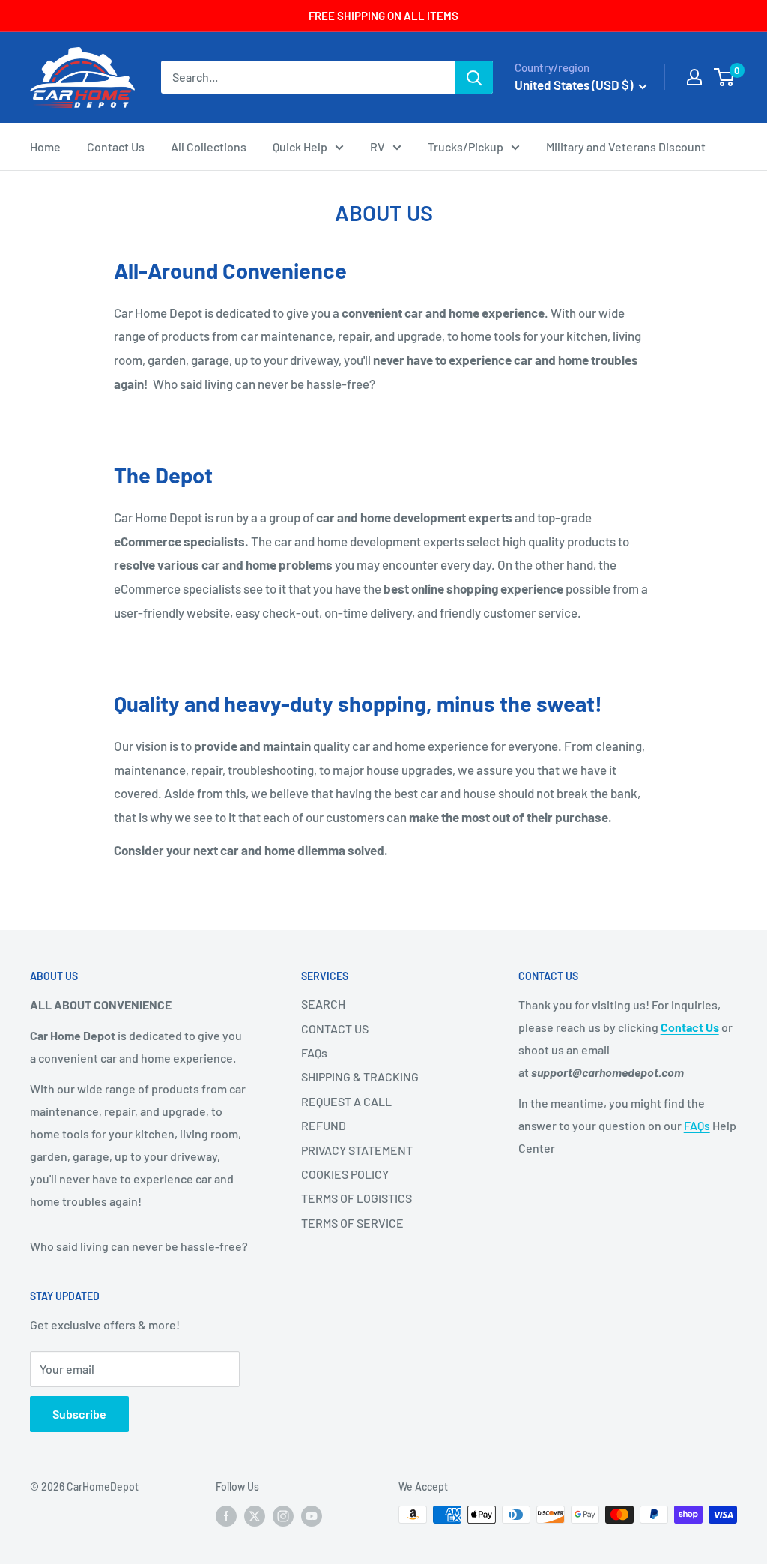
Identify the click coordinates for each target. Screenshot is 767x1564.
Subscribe (79, 1414)
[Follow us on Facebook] (226, 1516)
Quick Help (300, 146)
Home (45, 146)
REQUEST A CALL (346, 1101)
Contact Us (116, 146)
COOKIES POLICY (345, 1174)
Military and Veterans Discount (626, 146)
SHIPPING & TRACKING (360, 1076)
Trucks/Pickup (465, 146)
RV (377, 146)
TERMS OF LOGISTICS (356, 1198)
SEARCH (323, 1004)
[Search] (474, 77)
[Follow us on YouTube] (311, 1516)
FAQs (314, 1052)
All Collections (208, 146)
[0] (724, 77)
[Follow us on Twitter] (254, 1516)
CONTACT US (335, 1028)
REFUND (323, 1125)
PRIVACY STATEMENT (357, 1150)
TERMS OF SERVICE (352, 1223)
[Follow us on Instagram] (283, 1516)
